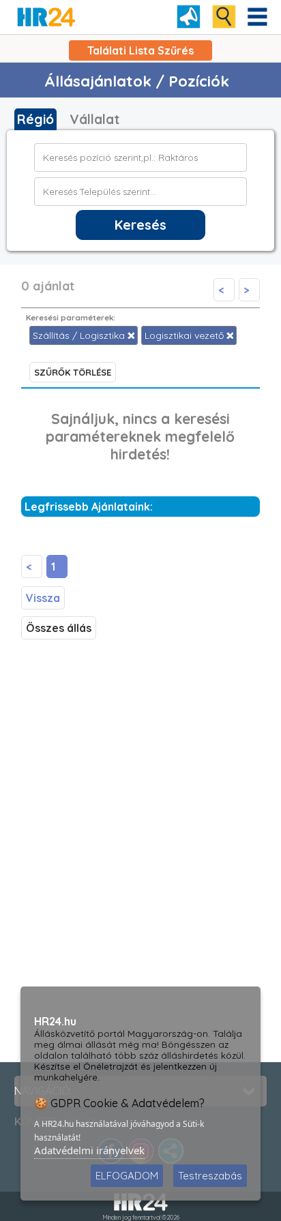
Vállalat (94, 119)
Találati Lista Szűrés (140, 50)
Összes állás (58, 628)
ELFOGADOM (126, 1175)
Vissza (43, 598)
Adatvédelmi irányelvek (89, 1150)
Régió (35, 119)
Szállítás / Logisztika (80, 335)
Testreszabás (210, 1175)
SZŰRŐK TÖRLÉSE (72, 372)
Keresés (140, 225)
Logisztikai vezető (185, 335)
